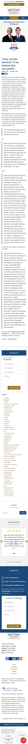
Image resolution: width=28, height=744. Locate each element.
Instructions (8, 435)
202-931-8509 (11, 650)
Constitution (8, 410)
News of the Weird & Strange (12, 454)
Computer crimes (9, 406)
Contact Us (14, 18)
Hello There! (22, 735)
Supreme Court (8, 478)
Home (4, 18)
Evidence (7, 421)
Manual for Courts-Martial (12, 445)
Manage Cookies (17, 690)
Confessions (7, 408)
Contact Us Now (14, 388)
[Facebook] (7, 658)
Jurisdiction (7, 439)
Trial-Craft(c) (8, 484)
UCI (5, 486)
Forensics (7, 425)
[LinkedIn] (14, 658)
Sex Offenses (8, 474)
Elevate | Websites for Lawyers (14, 724)
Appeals (6, 398)
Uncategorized (12, 339)
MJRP (5, 443)
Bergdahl (7, 400)
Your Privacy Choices (12, 688)
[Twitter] (10, 658)
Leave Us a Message (14, 598)
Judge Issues (8, 437)
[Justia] (17, 658)
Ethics (6, 419)
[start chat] (23, 740)
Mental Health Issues (10, 449)
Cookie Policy (7, 690)
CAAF (5, 402)
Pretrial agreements (10, 460)
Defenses (7, 413)
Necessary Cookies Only (8, 740)
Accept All (8, 736)
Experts (6, 423)
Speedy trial (7, 476)
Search (23, 512)
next (26, 542)
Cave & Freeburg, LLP (19, 718)
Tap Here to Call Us (14, 4)
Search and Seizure (9, 468)
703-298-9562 (11, 648)
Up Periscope (8, 490)
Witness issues (8, 492)
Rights (6, 466)
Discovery (7, 415)
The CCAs (7, 480)
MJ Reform (7, 441)
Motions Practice (9, 451)
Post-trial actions (9, 458)
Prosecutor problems (10, 464)
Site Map (14, 671)
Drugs (6, 417)
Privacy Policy (14, 669)
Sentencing (7, 472)
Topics (4, 394)
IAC (5, 431)
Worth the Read (9, 494)
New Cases (7, 453)
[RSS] (20, 658)
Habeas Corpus (8, 427)
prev (1, 542)
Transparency (8, 482)
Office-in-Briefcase (9, 456)
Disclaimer (14, 666)
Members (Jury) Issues (10, 447)
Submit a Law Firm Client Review (14, 562)
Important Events (9, 433)
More (23, 18)
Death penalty (8, 412)
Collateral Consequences (11, 404)
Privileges (7, 462)
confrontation (8, 495)
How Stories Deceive (18, 117)
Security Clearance (9, 470)
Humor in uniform (9, 429)
